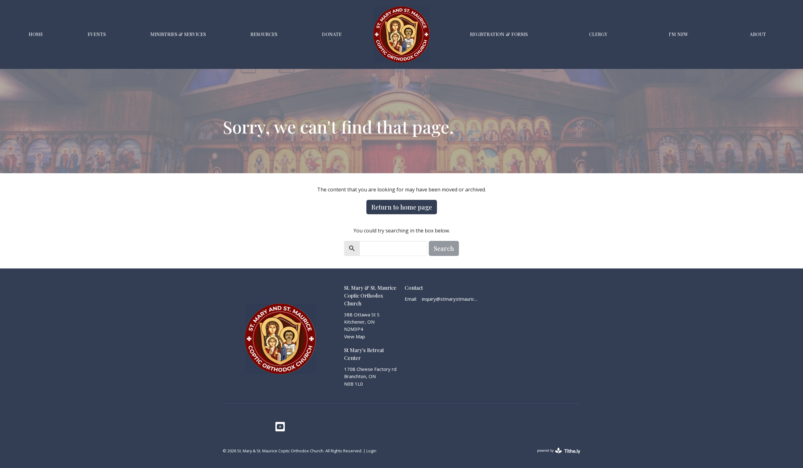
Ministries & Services (178, 34)
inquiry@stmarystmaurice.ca (450, 299)
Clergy (598, 34)
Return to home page (401, 207)
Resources (263, 34)
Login (371, 451)
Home (36, 34)
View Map (354, 336)
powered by (555, 455)
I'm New (678, 34)
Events (97, 34)
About (758, 34)
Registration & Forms (499, 34)
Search (444, 248)
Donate (332, 34)
